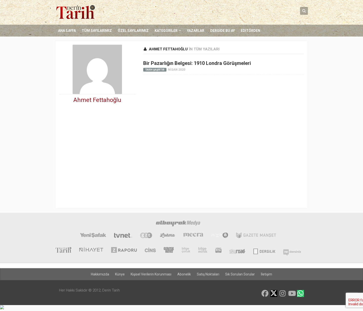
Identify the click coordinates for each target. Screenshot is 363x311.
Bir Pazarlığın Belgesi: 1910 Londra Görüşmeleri (197, 63)
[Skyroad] (237, 251)
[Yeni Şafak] (93, 236)
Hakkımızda (100, 274)
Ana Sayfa (67, 31)
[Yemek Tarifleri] (167, 236)
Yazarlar (195, 31)
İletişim (266, 274)
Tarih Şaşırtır (154, 69)
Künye (120, 274)
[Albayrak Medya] (178, 224)
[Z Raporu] (124, 250)
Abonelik (184, 274)
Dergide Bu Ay (222, 31)
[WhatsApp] (300, 293)
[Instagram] (282, 293)
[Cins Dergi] (150, 250)
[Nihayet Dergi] (91, 250)
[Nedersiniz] (292, 251)
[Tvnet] (123, 236)
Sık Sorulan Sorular (240, 274)
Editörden (250, 31)
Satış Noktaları (208, 274)
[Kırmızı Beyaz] (218, 250)
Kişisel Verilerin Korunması (151, 274)
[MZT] (219, 236)
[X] (273, 293)
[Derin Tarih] (63, 250)
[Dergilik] (264, 251)
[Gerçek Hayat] (169, 250)
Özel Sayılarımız (133, 31)
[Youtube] (291, 293)
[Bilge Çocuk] (186, 250)
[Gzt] (146, 236)
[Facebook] (265, 293)
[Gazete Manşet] (256, 236)
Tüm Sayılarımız (97, 31)
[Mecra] (193, 236)
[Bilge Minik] (202, 250)
